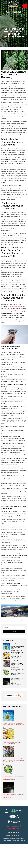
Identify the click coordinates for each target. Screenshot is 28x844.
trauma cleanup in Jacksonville (14, 306)
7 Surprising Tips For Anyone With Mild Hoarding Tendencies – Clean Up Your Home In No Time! (17, 663)
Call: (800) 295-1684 (13, 12)
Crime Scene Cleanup (11, 621)
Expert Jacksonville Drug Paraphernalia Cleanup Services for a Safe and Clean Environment (17, 654)
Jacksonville (19, 621)
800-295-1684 (14, 828)
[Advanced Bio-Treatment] (14, 6)
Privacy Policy (16, 840)
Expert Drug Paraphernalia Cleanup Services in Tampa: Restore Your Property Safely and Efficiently (17, 681)
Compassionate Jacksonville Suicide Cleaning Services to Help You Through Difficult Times (17, 646)
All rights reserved (6, 840)
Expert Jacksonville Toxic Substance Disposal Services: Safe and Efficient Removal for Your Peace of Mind (17, 672)
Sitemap (23, 840)
